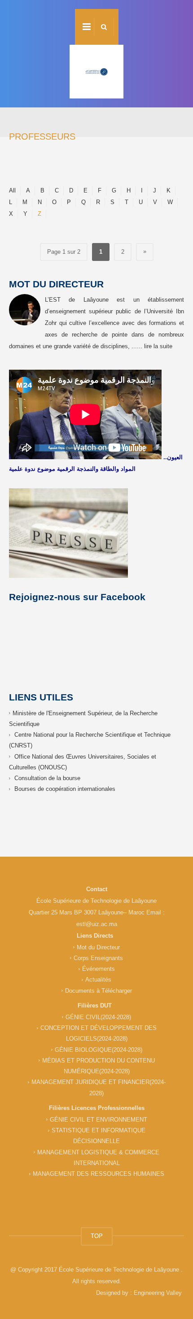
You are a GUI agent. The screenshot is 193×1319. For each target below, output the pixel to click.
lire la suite (158, 346)
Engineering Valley (158, 1292)
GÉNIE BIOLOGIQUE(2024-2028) (98, 1049)
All (12, 190)
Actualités (98, 979)
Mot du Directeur (98, 947)
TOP (97, 1236)
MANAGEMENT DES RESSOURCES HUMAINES (98, 1173)
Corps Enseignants (98, 958)
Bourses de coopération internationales (64, 788)
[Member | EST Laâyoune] (96, 72)
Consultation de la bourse (47, 778)
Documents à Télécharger (98, 990)
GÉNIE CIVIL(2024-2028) (98, 1017)
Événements (98, 968)
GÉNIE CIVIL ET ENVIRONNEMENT (98, 1119)
